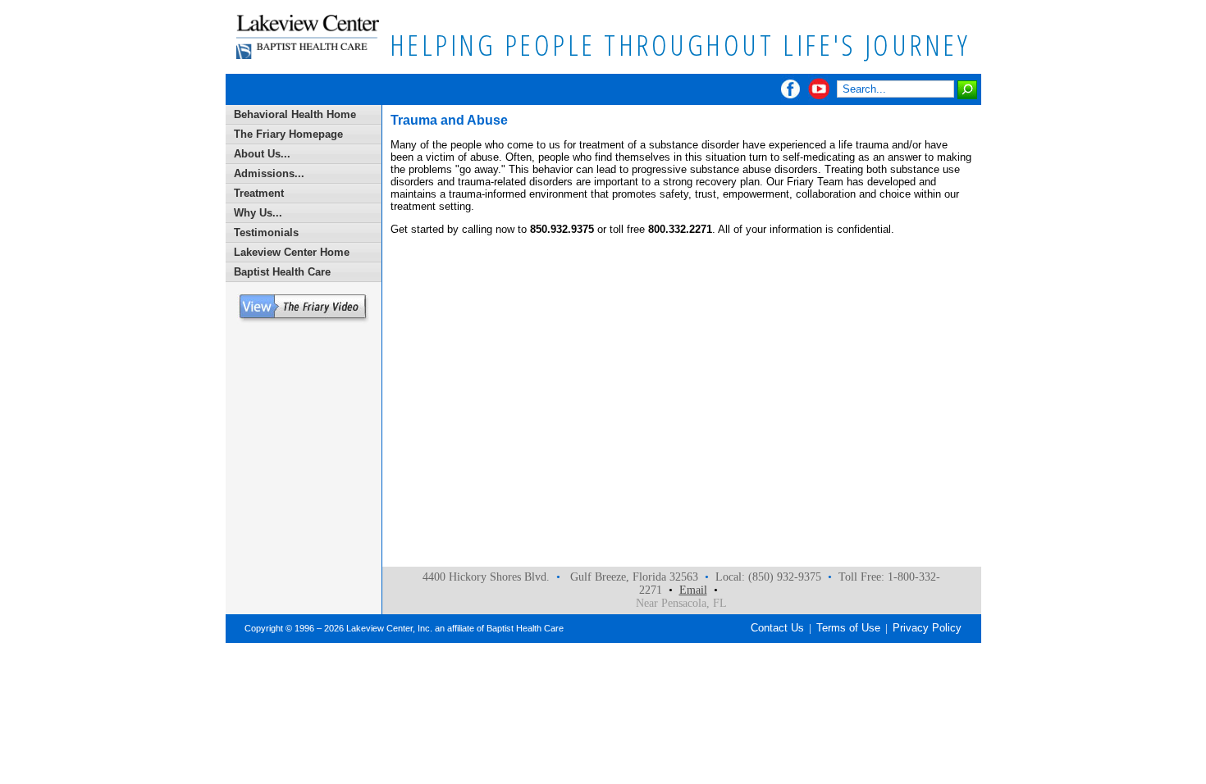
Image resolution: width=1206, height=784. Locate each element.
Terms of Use (848, 628)
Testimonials (266, 232)
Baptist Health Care (282, 272)
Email (693, 590)
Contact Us (777, 628)
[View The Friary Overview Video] (303, 320)
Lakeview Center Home (291, 252)
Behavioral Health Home (295, 114)
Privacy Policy (927, 628)
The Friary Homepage (288, 134)
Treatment (259, 193)
